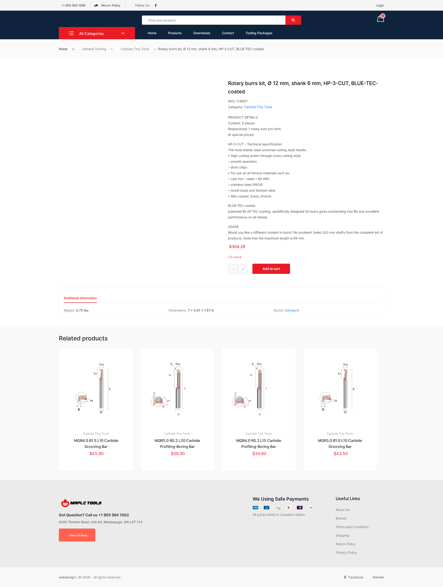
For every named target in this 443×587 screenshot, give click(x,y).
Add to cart (271, 269)
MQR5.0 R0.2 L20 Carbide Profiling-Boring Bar (177, 443)
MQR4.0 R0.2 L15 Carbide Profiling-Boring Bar (258, 443)
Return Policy (110, 5)
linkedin (378, 577)
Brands (341, 518)
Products (175, 33)
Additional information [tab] (80, 298)
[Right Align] (293, 20)
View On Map (78, 535)
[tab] (80, 300)
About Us (343, 510)
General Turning (94, 49)
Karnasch (292, 310)
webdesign (67, 577)
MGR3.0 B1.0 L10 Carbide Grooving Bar (340, 443)
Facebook (355, 577)
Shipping (342, 535)
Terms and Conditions (352, 527)
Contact (228, 33)
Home (152, 33)
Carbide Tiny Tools (135, 49)
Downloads (201, 33)
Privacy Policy (346, 552)
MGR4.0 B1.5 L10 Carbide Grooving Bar (96, 443)
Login (380, 5)
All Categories (91, 33)
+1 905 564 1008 (73, 5)
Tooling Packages (258, 33)
